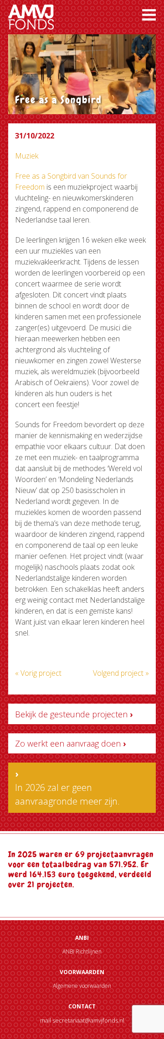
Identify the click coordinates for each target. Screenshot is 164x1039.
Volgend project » (121, 673)
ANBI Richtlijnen (82, 951)
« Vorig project (38, 673)
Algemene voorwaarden (82, 986)
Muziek (26, 156)
